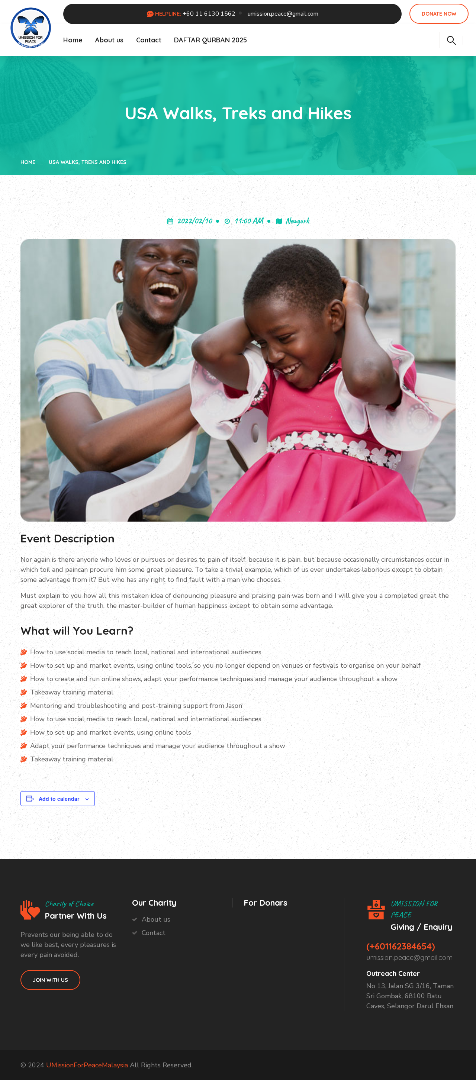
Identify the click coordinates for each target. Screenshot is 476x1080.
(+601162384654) (400, 946)
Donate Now (439, 13)
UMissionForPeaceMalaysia (87, 1065)
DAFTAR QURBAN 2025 (210, 40)
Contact (148, 40)
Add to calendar (59, 798)
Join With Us (50, 980)
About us (109, 40)
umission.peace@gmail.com (283, 14)
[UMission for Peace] (30, 26)
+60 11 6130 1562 (209, 14)
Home (73, 40)
